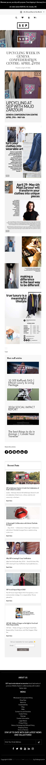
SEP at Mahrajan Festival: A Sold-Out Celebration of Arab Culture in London (22, 489)
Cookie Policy (23, 714)
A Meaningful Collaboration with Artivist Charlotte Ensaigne (21, 524)
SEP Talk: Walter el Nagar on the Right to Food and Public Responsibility (22, 624)
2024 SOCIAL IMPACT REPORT (21, 408)
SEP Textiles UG (17, 759)
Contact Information (23, 718)
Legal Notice (23, 721)
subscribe (23, 650)
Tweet (6, 352)
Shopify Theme (28, 759)
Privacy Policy (23, 723)
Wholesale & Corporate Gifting (23, 698)
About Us (23, 702)
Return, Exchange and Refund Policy (22, 725)
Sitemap (23, 716)
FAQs (23, 709)
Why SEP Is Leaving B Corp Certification (18, 558)
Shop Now (23, 700)
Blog (22, 707)
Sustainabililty (23, 705)
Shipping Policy (23, 727)
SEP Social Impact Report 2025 (15, 590)
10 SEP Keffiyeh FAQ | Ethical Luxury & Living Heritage (21, 382)
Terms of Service (23, 730)
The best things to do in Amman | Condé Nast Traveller (21, 434)
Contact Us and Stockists (23, 711)
